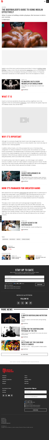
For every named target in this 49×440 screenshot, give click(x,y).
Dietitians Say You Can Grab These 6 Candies (32, 343)
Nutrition (4, 377)
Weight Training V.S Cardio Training (16, 258)
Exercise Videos (27, 379)
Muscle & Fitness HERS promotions (13, 286)
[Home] (2, 2)
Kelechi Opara (6, 19)
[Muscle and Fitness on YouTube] (26, 303)
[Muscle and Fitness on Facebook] (18, 303)
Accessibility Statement (5, 423)
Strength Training (25, 239)
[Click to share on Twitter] (1, 219)
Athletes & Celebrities (6, 379)
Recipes (4, 383)
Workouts (4, 375)
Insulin (3, 68)
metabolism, (30, 70)
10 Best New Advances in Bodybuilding (30, 174)
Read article (24, 89)
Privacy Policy (3, 420)
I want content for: (9, 283)
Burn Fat (18, 239)
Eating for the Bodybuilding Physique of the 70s (32, 330)
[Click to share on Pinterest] (1, 221)
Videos (25, 377)
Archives (4, 390)
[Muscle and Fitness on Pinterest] (30, 303)
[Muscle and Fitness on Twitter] (22, 303)
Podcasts (26, 381)
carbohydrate (22, 192)
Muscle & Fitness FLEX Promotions (13, 288)
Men (19, 283)
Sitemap (4, 392)
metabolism (23, 102)
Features (4, 381)
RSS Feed (26, 383)
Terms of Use (3, 419)
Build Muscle (24, 171)
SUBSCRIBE (39, 284)
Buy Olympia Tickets (6, 388)
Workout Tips (24, 79)
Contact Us (3, 418)
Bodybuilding (5, 239)
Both (16, 283)
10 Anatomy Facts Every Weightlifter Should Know (31, 82)
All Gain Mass (24, 354)
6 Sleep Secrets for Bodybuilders (29, 224)
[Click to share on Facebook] (1, 216)
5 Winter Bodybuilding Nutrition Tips (34, 316)
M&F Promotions (9, 285)
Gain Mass (4, 7)
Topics (25, 375)
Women (22, 283)
